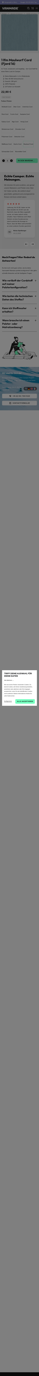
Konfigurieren (8, 701)
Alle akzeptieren (25, 701)
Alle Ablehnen (9, 680)
